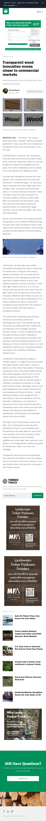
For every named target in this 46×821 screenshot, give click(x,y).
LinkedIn (8, 811)
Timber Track (8, 56)
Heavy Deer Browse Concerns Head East (28, 678)
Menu (40, 12)
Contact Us (23, 779)
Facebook (4, 811)
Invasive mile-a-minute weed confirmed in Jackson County (28, 663)
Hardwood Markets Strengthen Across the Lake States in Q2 (28, 693)
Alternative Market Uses (35, 91)
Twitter (12, 811)
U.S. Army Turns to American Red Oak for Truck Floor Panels (29, 647)
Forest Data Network (6, 11)
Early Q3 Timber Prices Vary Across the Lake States (27, 617)
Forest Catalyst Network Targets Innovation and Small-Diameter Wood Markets (28, 634)
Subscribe (38, 495)
